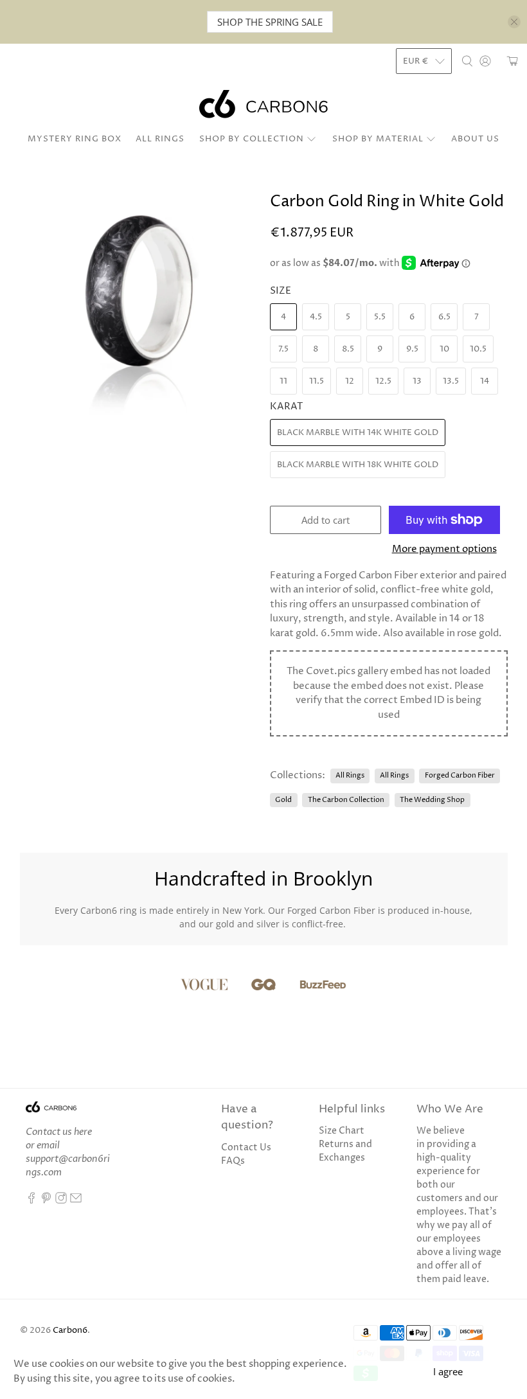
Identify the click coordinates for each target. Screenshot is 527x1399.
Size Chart (341, 1131)
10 (444, 349)
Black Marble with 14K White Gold (357, 432)
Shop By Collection (251, 139)
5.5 (380, 317)
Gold (283, 800)
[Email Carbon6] (76, 1201)
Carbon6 (70, 1330)
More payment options (444, 549)
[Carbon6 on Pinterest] (46, 1201)
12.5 (383, 381)
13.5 (451, 381)
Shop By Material (378, 139)
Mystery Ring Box (74, 139)
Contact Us (246, 1147)
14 (484, 381)
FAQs (233, 1161)
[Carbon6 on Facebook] (31, 1201)
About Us (475, 139)
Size (280, 291)
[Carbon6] (263, 104)
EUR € (416, 61)
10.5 (478, 349)
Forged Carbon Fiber (460, 775)
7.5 (283, 349)
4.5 (316, 317)
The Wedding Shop (432, 800)
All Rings (160, 139)
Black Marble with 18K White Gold (357, 464)
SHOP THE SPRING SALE (270, 21)
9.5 (412, 349)
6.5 (444, 317)
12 (349, 381)
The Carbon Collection (346, 800)
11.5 (316, 381)
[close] (514, 21)
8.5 (348, 349)
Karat (286, 406)
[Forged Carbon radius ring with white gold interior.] (139, 312)
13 (417, 381)
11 (283, 381)
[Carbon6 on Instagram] (61, 1201)
